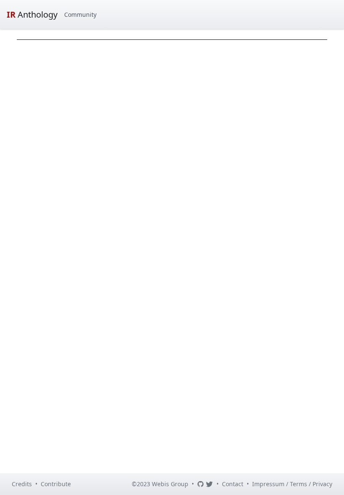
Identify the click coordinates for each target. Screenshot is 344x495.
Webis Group (170, 484)
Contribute (56, 484)
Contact (232, 484)
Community (80, 14)
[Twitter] (209, 484)
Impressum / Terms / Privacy (292, 484)
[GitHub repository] (200, 484)
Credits (22, 484)
